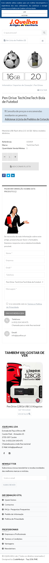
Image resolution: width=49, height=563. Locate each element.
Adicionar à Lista (21, 166)
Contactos (9, 504)
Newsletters (10, 548)
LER (24, 12)
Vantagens (9, 543)
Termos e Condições (13, 539)
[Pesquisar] (44, 32)
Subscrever (9, 485)
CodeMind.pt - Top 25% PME (25, 559)
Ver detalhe (23, 414)
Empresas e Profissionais (15, 534)
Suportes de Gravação (22, 85)
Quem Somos (10, 500)
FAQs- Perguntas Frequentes (17, 509)
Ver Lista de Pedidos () (15, 40)
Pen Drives (38, 85)
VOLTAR (43, 90)
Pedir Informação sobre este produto (19, 190)
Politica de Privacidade (14, 519)
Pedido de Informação (14, 514)
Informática (7, 85)
